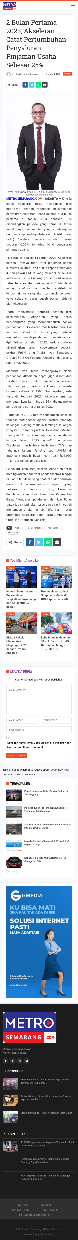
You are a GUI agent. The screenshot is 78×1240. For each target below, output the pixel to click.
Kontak (23, 1204)
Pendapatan (13, 532)
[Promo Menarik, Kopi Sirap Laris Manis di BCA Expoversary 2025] (56, 577)
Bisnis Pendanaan (36, 528)
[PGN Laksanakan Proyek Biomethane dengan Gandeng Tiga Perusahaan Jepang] (10, 1163)
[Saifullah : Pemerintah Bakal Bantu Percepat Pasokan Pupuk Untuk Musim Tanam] (14, 829)
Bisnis (67, 74)
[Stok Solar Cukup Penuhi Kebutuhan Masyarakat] (10, 1117)
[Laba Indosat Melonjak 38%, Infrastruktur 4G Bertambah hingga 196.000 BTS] (56, 623)
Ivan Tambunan (54, 528)
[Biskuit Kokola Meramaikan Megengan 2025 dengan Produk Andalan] (21, 623)
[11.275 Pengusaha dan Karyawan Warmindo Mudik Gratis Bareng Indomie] (10, 1146)
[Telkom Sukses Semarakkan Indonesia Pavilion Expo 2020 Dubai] (10, 1100)
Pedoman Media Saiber (34, 1215)
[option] (39, 829)
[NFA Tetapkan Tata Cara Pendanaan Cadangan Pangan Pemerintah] (10, 1180)
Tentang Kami (20, 1210)
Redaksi (45, 1204)
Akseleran (19, 528)
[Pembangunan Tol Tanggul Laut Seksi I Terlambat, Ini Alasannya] (14, 812)
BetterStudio (47, 1234)
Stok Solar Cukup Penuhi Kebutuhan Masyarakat (46, 1113)
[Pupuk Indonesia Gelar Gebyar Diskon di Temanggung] (14, 795)
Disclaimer (50, 1210)
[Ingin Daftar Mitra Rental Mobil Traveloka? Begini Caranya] (14, 845)
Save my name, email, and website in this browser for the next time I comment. (39, 745)
